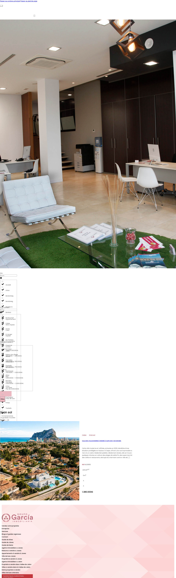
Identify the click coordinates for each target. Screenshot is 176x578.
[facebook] (17, 523)
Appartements (24, 8)
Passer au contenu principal (10, 1)
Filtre (2, 399)
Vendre (11, 16)
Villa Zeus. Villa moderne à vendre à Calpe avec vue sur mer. (101, 441)
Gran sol (92, 435)
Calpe (84, 435)
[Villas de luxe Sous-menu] (34, 16)
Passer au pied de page (28, 1)
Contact (48, 16)
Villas (9, 8)
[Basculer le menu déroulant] (2, 394)
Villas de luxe (29, 16)
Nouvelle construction (46, 8)
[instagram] (27, 523)
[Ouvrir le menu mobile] (1, 6)
